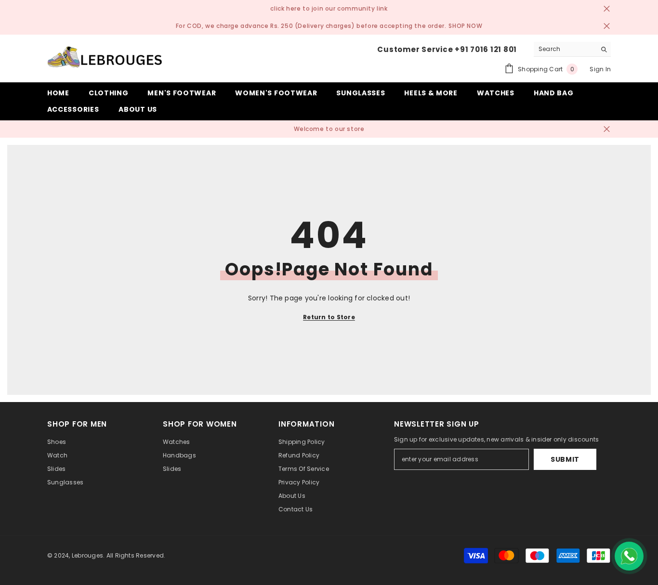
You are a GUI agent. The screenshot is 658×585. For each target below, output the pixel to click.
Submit (565, 459)
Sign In (600, 69)
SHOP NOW (465, 26)
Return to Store (329, 317)
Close (607, 9)
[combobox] (565, 49)
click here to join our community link (328, 8)
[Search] (572, 49)
